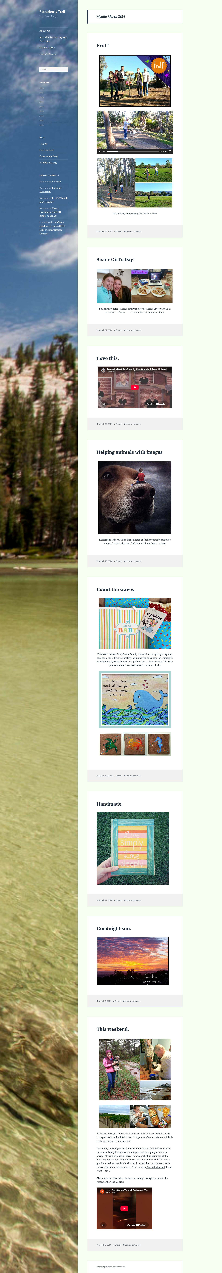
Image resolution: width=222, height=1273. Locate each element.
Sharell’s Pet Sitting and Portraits (53, 39)
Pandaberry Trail (52, 11)
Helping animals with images (129, 452)
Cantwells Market (155, 1167)
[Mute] (166, 151)
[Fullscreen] (170, 151)
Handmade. (110, 804)
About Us (44, 30)
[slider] (133, 151)
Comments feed (48, 156)
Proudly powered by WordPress (111, 1266)
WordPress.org (48, 162)
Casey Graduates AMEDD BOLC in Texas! (50, 212)
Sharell (119, 231)
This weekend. (113, 1029)
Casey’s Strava (47, 54)
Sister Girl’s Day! (116, 259)
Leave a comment (133, 231)
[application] (135, 132)
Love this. (108, 358)
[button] (134, 132)
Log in (43, 143)
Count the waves (115, 589)
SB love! (56, 181)
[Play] (100, 151)
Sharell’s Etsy (47, 47)
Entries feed (46, 150)
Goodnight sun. (114, 928)
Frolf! (103, 45)
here (163, 543)
